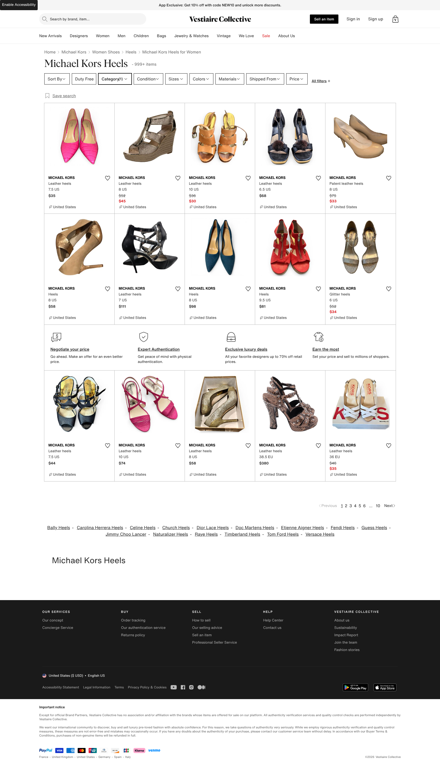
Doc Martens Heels (255, 528)
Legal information (96, 687)
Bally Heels (58, 528)
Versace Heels (320, 534)
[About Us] (299, 36)
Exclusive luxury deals (246, 349)
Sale (266, 36)
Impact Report (346, 635)
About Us (286, 36)
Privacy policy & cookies (147, 687)
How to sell (201, 620)
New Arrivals (50, 36)
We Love (246, 36)
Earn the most (325, 349)
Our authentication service (143, 627)
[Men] (130, 36)
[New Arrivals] (66, 36)
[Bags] (170, 36)
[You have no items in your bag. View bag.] (395, 19)
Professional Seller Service (214, 642)
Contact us (272, 627)
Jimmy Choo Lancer (126, 534)
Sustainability (345, 627)
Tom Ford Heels (283, 534)
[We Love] (258, 36)
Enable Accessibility (19, 4)
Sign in (353, 19)
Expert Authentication (159, 349)
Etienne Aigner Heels (302, 528)
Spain (118, 757)
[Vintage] (235, 36)
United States (86, 757)
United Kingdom (62, 757)
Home (50, 52)
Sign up (375, 19)
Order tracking (133, 620)
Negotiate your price (69, 349)
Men (122, 36)
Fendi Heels (343, 528)
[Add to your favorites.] (107, 178)
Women (102, 36)
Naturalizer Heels (170, 534)
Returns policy (133, 635)
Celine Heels (142, 528)
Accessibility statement (60, 687)
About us (341, 620)
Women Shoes (106, 52)
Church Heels (176, 528)
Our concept (52, 620)
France (43, 757)
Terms (119, 687)
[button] (395, 19)
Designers (79, 36)
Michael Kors (73, 52)
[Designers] (92, 36)
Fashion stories (347, 650)
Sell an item (324, 19)
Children (141, 36)
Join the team (345, 642)
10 (378, 506)
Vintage (223, 36)
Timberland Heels (242, 534)
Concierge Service (57, 627)
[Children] (153, 36)
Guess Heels (374, 528)
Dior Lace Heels (213, 528)
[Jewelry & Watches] (213, 36)
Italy (128, 757)
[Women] (114, 36)
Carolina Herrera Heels (100, 528)
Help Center (273, 620)
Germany (104, 757)
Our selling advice (207, 627)
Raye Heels (206, 534)
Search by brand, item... (70, 19)
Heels (131, 52)
